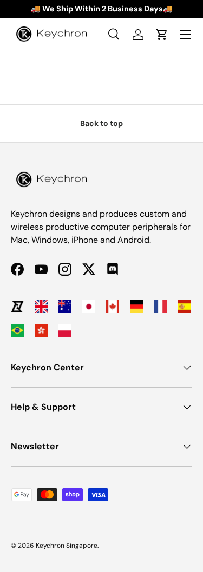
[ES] (184, 306)
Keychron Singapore (66, 545)
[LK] (17, 306)
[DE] (136, 306)
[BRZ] (17, 330)
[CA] (113, 306)
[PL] (65, 330)
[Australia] (65, 306)
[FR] (160, 306)
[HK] (41, 330)
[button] (162, 34)
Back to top (101, 123)
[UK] (41, 306)
